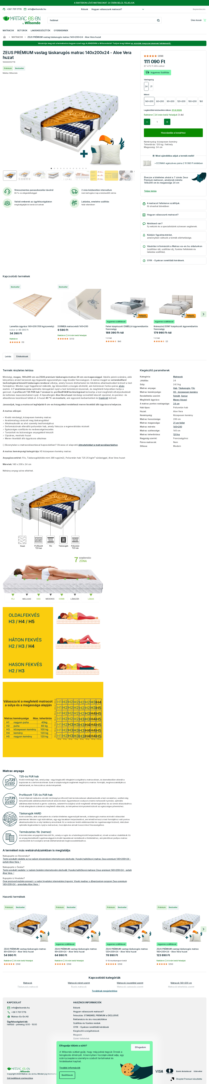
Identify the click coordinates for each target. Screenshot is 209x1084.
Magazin (77, 1035)
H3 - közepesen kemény (185, 392)
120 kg (176, 434)
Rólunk (84, 9)
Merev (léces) (180, 400)
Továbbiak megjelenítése (104, 991)
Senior (184, 396)
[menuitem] (8, 30)
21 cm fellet (179, 423)
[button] (51, 168)
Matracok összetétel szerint (130, 983)
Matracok (178, 376)
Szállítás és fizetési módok (86, 1023)
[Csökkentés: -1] (147, 122)
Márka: (10, 73)
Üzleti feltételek (81, 1038)
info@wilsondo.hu (20, 1007)
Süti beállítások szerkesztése (20, 1078)
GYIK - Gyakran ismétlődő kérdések (91, 1027)
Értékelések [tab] (22, 356)
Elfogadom (140, 1047)
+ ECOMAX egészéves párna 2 (179, 163)
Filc (193, 388)
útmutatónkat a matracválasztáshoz (98, 445)
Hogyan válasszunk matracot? (107, 9)
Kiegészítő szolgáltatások (86, 1031)
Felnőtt (176, 396)
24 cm (176, 403)
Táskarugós (184, 388)
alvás (121, 386)
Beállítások (67, 1075)
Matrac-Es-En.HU (20, 1016)
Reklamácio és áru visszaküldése (90, 1019)
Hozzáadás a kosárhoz (173, 132)
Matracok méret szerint (79, 983)
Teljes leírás (150, 191)
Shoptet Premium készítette (189, 1079)
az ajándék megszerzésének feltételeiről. (151, 43)
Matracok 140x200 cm (181, 983)
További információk (69, 1068)
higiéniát (103, 398)
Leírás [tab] (8, 356)
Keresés (158, 20)
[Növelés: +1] (167, 122)
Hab (175, 388)
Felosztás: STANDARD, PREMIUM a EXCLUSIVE (96, 1015)
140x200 (177, 426)
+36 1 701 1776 (18, 1012)
